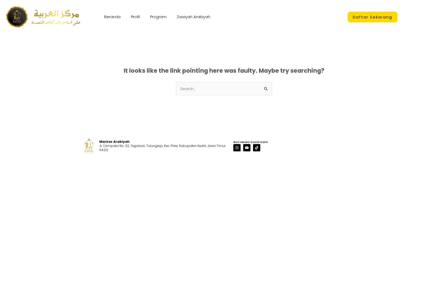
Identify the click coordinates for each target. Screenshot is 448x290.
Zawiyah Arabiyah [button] (193, 16)
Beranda (112, 16)
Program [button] (158, 16)
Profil (135, 16)
